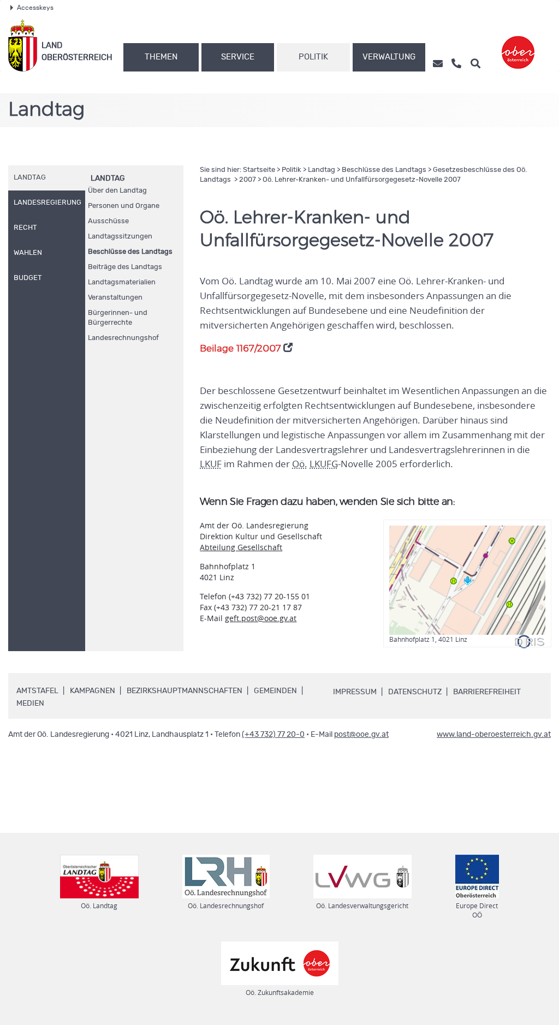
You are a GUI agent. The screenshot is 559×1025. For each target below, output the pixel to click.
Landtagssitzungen (120, 236)
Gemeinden (275, 691)
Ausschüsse (108, 221)
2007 (247, 179)
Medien (30, 703)
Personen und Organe (123, 206)
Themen (161, 57)
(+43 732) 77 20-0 (273, 734)
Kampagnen (92, 691)
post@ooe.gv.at (361, 734)
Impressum (355, 692)
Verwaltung (388, 57)
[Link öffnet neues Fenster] (518, 45)
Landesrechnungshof (123, 338)
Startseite (259, 170)
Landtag (108, 178)
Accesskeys (35, 7)
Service (237, 57)
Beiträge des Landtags (125, 267)
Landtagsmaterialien (122, 282)
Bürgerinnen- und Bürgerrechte (117, 317)
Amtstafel (37, 691)
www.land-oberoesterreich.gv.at (494, 734)
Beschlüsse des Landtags (130, 251)
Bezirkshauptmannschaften (184, 691)
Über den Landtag (117, 190)
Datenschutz (415, 692)
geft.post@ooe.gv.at (260, 618)
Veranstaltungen (115, 297)
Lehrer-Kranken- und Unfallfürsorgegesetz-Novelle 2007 (362, 179)
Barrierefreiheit (487, 692)
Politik (313, 57)
